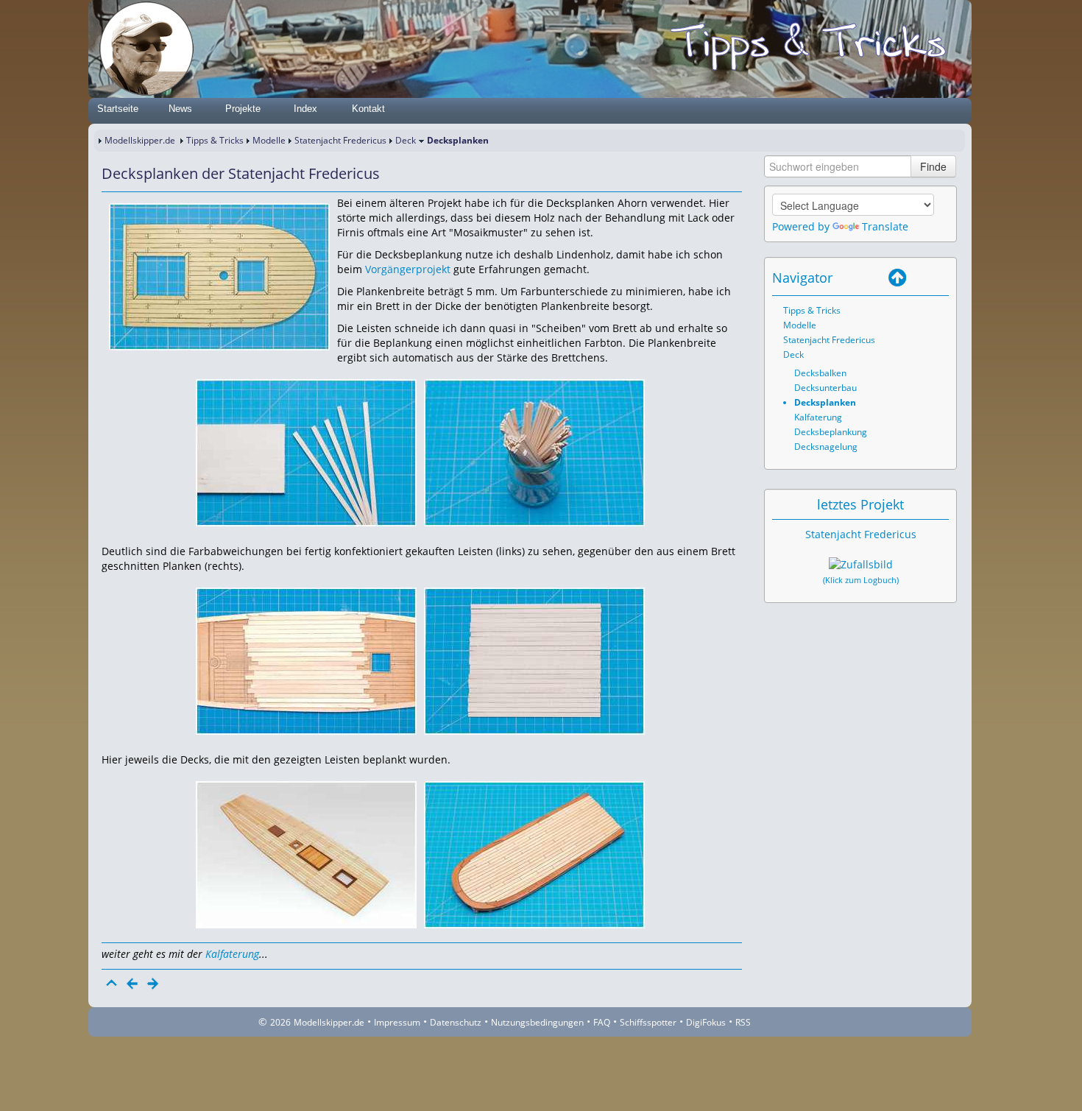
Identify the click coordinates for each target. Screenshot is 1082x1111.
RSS (743, 1022)
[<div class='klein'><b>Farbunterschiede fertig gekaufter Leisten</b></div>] (306, 660)
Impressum (397, 1022)
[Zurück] (132, 983)
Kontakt (368, 108)
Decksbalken (820, 373)
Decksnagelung (826, 446)
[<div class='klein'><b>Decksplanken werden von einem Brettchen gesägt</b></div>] (306, 452)
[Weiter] (153, 983)
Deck (405, 140)
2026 (280, 1022)
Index (305, 108)
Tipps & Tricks (215, 140)
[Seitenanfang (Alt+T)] (112, 983)
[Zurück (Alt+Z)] (918, 277)
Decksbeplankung (830, 432)
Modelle (269, 140)
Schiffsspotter (648, 1022)
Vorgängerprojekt (407, 269)
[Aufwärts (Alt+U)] (897, 277)
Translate (885, 226)
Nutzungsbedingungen (537, 1022)
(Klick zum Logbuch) (861, 580)
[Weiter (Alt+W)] (938, 277)
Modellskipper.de (140, 140)
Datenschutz (455, 1022)
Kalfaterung (232, 954)
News (180, 108)
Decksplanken (825, 402)
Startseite (117, 108)
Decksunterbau (825, 387)
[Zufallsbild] (861, 564)
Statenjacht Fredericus (340, 140)
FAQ (601, 1022)
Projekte (243, 108)
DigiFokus (706, 1022)
